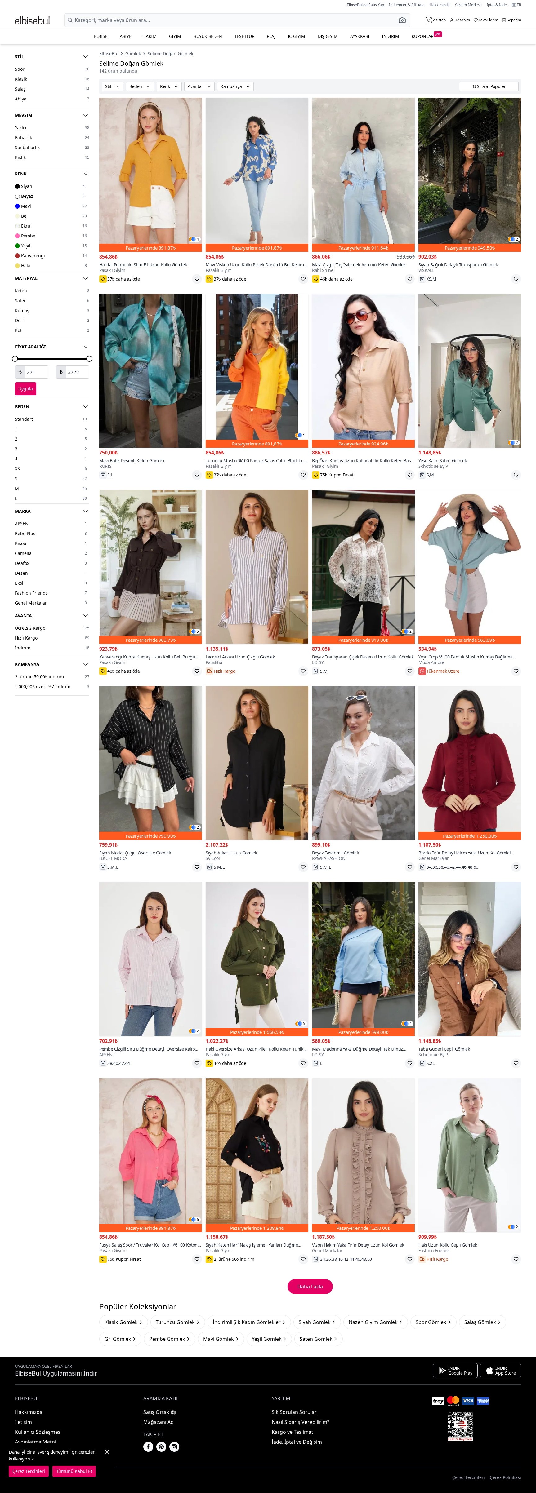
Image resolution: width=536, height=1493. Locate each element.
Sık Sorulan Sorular (294, 1412)
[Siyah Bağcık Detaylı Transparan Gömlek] (469, 175)
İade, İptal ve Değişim (297, 1441)
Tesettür (244, 36)
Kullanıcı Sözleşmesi (38, 1432)
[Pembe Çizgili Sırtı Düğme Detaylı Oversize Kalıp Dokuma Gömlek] (150, 959)
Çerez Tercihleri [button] (468, 1477)
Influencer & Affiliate (407, 4)
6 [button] (198, 1219)
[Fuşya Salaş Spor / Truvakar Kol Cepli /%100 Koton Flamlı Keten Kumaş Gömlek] (150, 1155)
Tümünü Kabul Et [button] (74, 1471)
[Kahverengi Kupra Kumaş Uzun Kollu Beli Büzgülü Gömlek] (150, 567)
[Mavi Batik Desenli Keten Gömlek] (150, 371)
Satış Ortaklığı (159, 1412)
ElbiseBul (108, 53)
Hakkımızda (440, 4)
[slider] (15, 359)
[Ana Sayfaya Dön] (32, 20)
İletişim (23, 1422)
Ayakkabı (359, 36)
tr (519, 4)
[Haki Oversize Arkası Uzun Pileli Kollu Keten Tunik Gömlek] (257, 959)
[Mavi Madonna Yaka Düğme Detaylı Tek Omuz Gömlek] (363, 959)
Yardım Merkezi (468, 4)
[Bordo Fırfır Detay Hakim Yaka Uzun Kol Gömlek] (469, 763)
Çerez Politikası (505, 1477)
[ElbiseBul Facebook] (148, 1447)
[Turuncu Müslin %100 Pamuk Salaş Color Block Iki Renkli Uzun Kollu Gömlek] (257, 371)
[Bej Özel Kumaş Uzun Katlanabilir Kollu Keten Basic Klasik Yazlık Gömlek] (363, 371)
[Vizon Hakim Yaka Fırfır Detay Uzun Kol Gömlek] (363, 1155)
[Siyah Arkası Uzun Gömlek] (257, 763)
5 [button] (304, 435)
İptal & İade (497, 4)
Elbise (100, 36)
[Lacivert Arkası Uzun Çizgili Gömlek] (257, 567)
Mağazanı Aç (158, 1422)
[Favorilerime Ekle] (197, 279)
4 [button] (198, 239)
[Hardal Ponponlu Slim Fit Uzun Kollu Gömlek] (150, 175)
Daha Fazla (310, 1286)
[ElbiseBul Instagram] (174, 1447)
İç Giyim (296, 36)
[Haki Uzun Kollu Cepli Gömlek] (469, 1155)
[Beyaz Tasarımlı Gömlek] (363, 763)
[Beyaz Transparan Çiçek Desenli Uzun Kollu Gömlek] (363, 567)
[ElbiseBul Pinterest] (161, 1447)
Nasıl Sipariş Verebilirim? (300, 1422)
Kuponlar (426, 35)
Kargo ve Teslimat (292, 1432)
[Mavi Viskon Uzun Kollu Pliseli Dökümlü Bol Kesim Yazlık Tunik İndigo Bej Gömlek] (257, 175)
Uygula (25, 389)
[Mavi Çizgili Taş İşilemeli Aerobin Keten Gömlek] (363, 175)
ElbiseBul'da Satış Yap (365, 4)
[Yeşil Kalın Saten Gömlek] (469, 371)
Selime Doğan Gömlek (170, 53)
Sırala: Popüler (491, 86)
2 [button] (517, 239)
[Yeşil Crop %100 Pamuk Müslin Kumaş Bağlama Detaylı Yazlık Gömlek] (469, 567)
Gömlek (133, 53)
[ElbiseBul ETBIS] (460, 1426)
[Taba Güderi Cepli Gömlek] (469, 959)
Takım (150, 36)
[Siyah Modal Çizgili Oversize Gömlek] (150, 763)
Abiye (125, 36)
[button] (404, 20)
